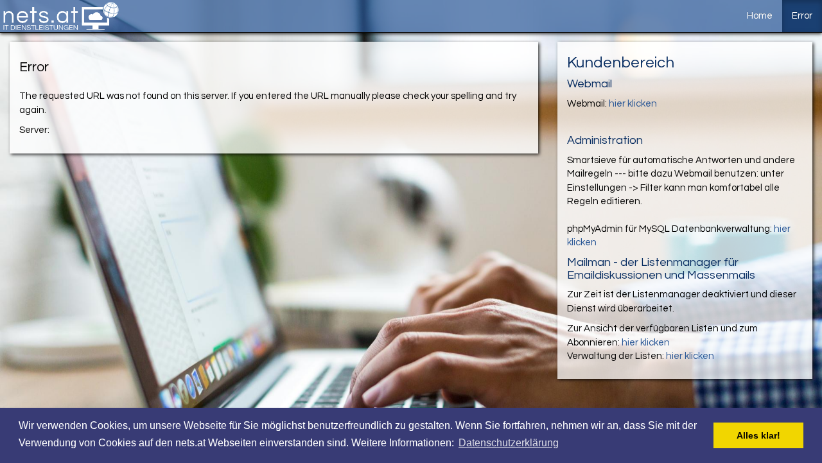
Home (760, 16)
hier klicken (633, 104)
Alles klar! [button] (758, 435)
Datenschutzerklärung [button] (509, 442)
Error (802, 16)
